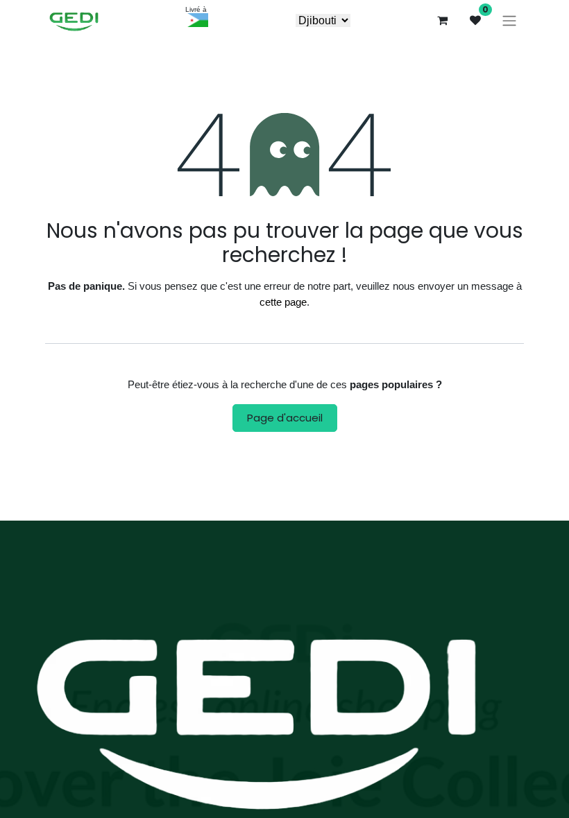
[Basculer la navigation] (509, 20)
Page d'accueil (285, 417)
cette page (283, 302)
